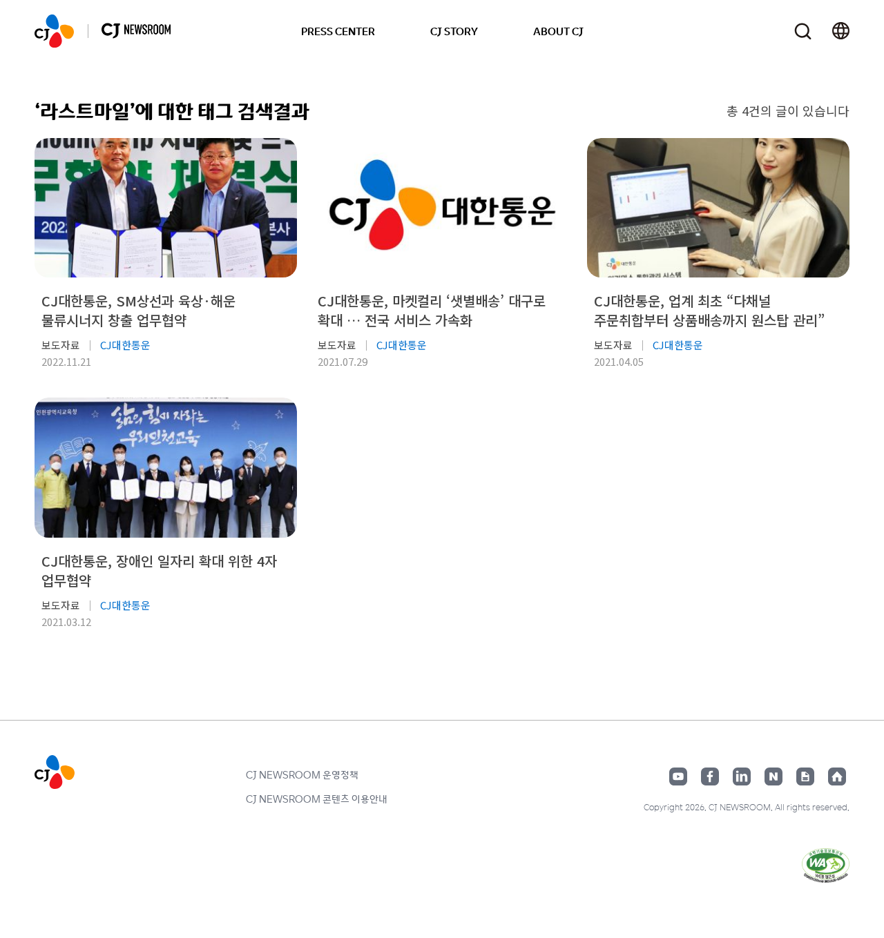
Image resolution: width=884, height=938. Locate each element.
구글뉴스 (805, 776)
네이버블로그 (773, 776)
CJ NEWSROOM (54, 31)
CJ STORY (454, 31)
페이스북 (710, 776)
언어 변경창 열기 (840, 31)
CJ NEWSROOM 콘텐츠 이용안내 (316, 798)
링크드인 (741, 776)
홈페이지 (837, 776)
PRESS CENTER (338, 31)
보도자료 (60, 345)
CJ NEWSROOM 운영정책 (302, 774)
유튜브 (678, 776)
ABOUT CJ (558, 31)
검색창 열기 (802, 31)
